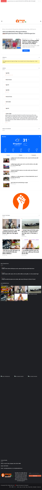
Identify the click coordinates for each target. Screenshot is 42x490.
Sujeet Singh (8, 113)
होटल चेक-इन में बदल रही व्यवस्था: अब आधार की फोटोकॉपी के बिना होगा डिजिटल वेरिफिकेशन (11, 252)
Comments (34, 155)
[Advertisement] (21, 10)
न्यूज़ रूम (7, 85)
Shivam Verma (9, 96)
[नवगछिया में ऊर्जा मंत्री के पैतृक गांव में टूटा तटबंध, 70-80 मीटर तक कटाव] (21, 417)
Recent (20, 155)
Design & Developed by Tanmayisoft (22, 485)
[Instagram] (12, 75)
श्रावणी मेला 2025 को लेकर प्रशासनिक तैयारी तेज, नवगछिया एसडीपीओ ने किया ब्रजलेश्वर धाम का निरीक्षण (30, 42)
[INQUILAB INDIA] (21, 21)
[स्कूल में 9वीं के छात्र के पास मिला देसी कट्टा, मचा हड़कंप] (6, 184)
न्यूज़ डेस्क (24, 39)
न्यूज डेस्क (7, 73)
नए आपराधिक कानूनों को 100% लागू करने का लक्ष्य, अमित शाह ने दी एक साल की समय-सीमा (30, 252)
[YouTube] (11, 75)
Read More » (26, 50)
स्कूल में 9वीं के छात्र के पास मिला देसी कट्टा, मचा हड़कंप (19, 182)
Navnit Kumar (9, 79)
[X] (8, 75)
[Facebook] (7, 75)
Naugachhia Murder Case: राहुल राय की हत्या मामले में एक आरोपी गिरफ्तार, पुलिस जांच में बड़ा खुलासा (21, 1)
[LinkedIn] (10, 75)
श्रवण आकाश (8, 102)
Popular (8, 155)
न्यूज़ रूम (7, 108)
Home (4, 29)
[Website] (6, 75)
